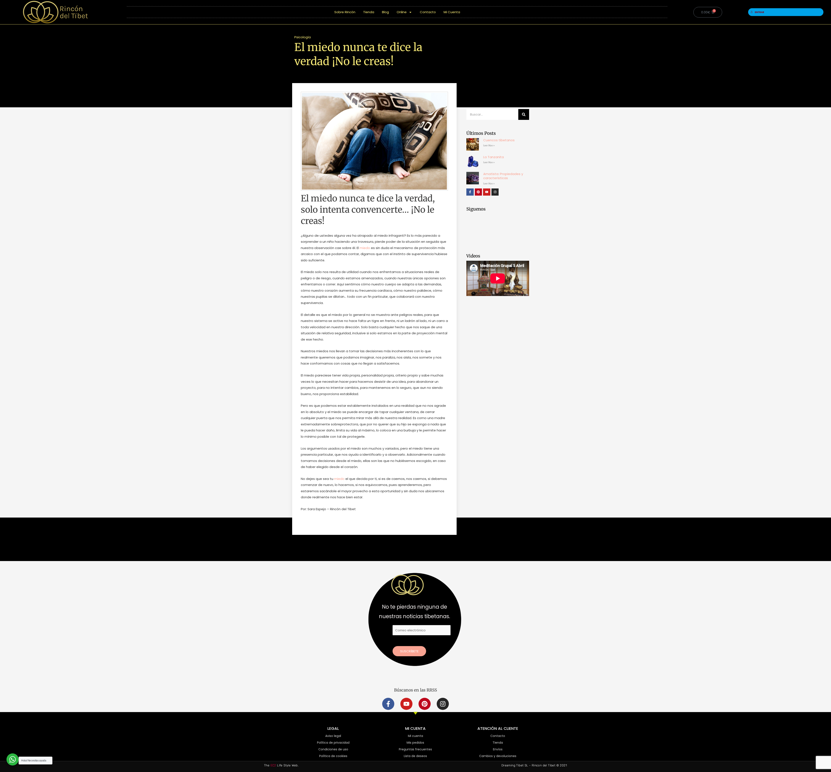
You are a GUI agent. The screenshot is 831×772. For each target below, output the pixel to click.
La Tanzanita (493, 157)
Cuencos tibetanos (499, 140)
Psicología (302, 37)
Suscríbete (409, 651)
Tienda (368, 12)
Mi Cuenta (452, 12)
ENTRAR (759, 12)
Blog (385, 12)
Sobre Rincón (344, 12)
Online (402, 12)
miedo (365, 248)
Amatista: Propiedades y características (503, 176)
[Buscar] (523, 114)
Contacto (428, 12)
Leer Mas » (489, 145)
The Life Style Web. (281, 765)
